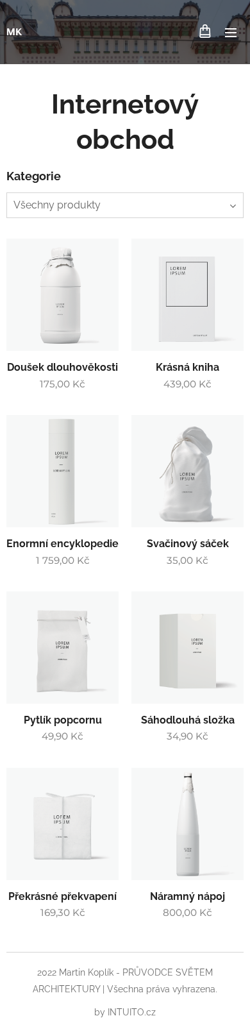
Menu (231, 32)
